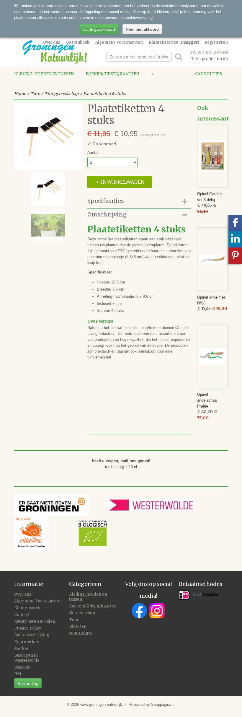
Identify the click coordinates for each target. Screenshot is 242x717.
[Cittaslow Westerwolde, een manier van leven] (60, 533)
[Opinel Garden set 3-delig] (212, 156)
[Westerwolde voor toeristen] (163, 505)
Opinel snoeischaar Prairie (207, 400)
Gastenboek (77, 42)
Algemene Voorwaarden (119, 42)
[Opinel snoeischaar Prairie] (212, 356)
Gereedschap (82, 612)
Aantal (92, 152)
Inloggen (190, 42)
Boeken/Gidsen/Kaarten (112, 73)
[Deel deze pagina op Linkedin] (235, 239)
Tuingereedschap (62, 93)
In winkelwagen (122, 182)
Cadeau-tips (208, 73)
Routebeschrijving (31, 635)
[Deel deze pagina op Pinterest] (235, 255)
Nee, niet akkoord (142, 29)
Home (20, 93)
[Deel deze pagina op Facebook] (235, 223)
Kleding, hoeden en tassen (44, 73)
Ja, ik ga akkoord (99, 29)
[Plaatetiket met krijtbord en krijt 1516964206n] (47, 136)
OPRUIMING (81, 633)
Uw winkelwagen (208, 52)
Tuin (35, 93)
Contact (21, 614)
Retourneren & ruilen (34, 621)
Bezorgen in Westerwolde (27, 658)
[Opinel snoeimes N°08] (212, 259)
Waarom (22, 667)
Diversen (77, 626)
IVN (17, 674)
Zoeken (177, 56)
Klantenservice (163, 42)
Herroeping (27, 683)
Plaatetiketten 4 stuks (104, 93)
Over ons (51, 42)
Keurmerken (26, 641)
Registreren (216, 42)
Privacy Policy (27, 628)
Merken (22, 648)
